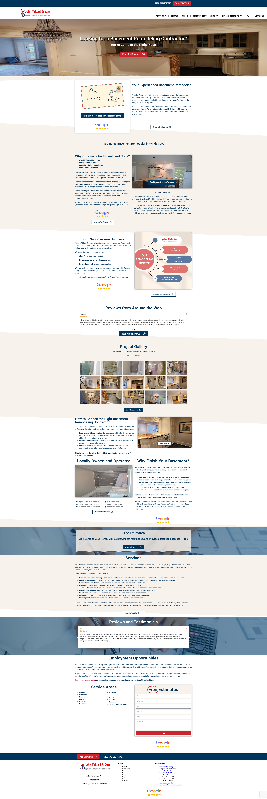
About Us (160, 16)
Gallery (185, 16)
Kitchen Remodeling (230, 16)
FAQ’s (248, 16)
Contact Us (259, 16)
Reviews (174, 16)
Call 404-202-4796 (112, 757)
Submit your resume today (85, 680)
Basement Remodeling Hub (204, 16)
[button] (77, 319)
